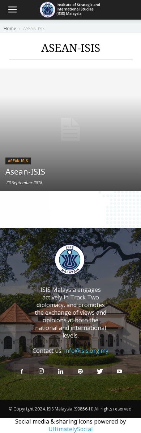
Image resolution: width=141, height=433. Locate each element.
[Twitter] (100, 371)
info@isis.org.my (86, 351)
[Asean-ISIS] (70, 130)
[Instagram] (41, 371)
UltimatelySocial (70, 429)
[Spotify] (80, 371)
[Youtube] (119, 371)
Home (10, 28)
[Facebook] (21, 371)
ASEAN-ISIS (18, 161)
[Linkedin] (61, 371)
